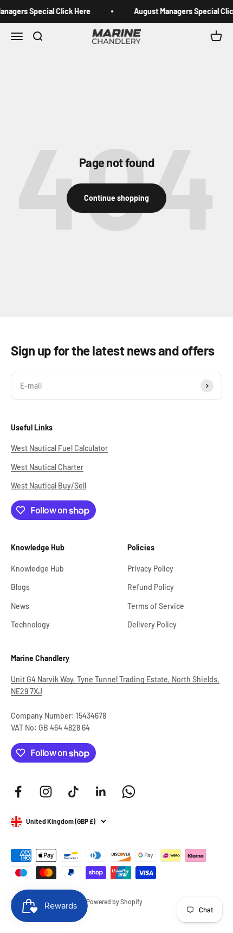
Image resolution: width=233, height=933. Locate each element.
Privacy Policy (150, 568)
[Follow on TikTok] (73, 791)
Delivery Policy (152, 624)
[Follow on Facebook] (18, 791)
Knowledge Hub (37, 568)
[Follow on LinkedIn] (101, 791)
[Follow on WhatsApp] (128, 791)
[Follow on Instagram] (45, 791)
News (20, 606)
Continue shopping (116, 197)
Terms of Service (155, 606)
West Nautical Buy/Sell (48, 485)
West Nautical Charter (47, 467)
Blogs (20, 587)
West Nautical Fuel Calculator (59, 448)
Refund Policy (150, 587)
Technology (30, 624)
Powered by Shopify (114, 901)
